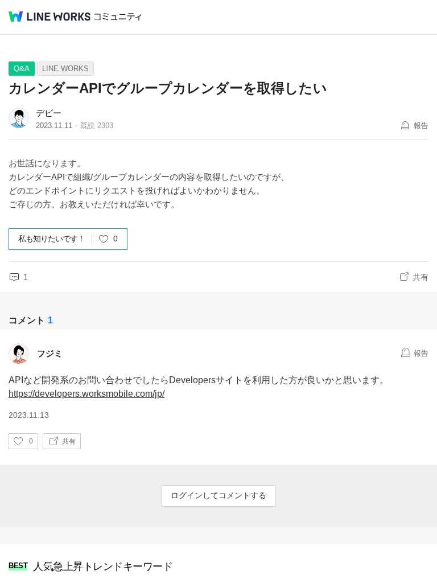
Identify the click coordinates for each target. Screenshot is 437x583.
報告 (421, 125)
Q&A (22, 68)
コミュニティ (118, 17)
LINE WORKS (65, 68)
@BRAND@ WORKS (49, 16)
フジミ (50, 353)
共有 (420, 277)
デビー (48, 113)
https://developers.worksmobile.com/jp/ (86, 394)
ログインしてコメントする (218, 495)
